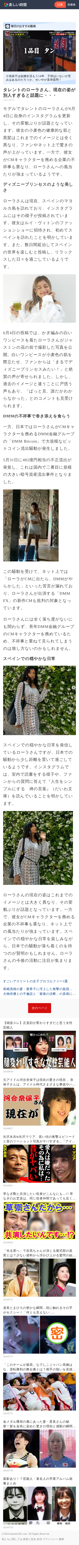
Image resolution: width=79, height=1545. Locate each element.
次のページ (39, 1008)
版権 (61, 1539)
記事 (60, 4)
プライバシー (50, 1539)
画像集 (71, 4)
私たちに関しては (12, 1539)
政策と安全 (29, 1539)
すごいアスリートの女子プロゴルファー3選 (35, 981)
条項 (39, 1539)
